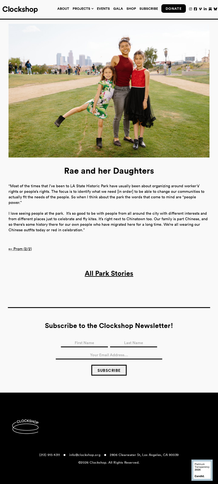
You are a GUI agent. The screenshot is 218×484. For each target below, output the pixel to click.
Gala (118, 8)
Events (103, 8)
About (63, 8)
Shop (131, 8)
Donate (174, 8)
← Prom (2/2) (20, 248)
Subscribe (148, 8)
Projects (81, 8)
